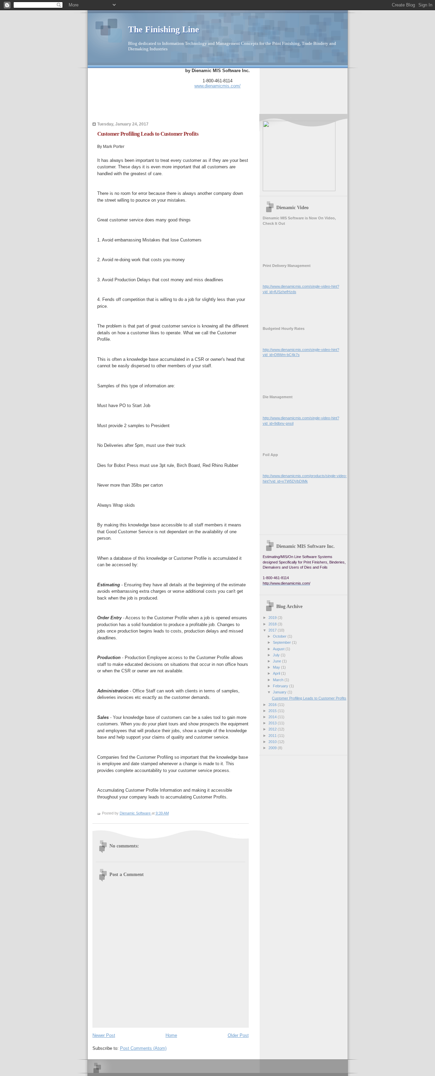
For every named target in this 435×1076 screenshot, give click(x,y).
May (277, 667)
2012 (273, 729)
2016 (273, 705)
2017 (273, 630)
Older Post (238, 1035)
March (278, 680)
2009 (273, 748)
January (280, 692)
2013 (273, 723)
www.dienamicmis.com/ (217, 85)
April (277, 673)
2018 (273, 624)
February (281, 686)
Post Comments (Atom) (143, 1048)
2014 (273, 717)
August (279, 649)
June (277, 661)
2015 (273, 711)
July (277, 655)
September (282, 642)
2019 (273, 618)
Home (171, 1035)
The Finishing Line (163, 29)
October (280, 636)
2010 (273, 742)
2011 (273, 736)
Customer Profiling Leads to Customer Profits (309, 698)
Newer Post (103, 1035)
